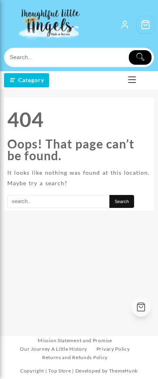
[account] (125, 24)
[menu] (132, 80)
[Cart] (145, 25)
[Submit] (140, 57)
